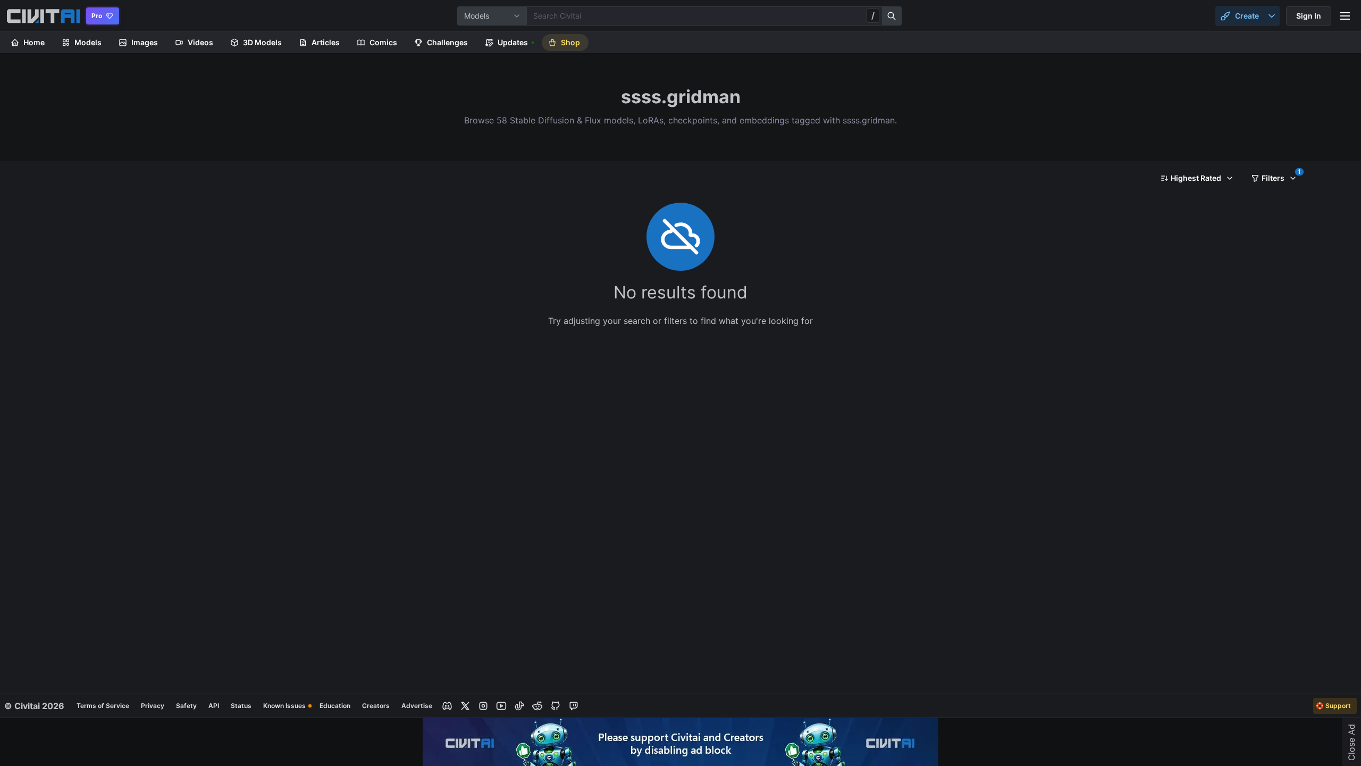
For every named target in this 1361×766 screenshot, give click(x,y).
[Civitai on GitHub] (556, 706)
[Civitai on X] (465, 706)
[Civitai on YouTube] (501, 706)
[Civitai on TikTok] (519, 706)
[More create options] (1272, 16)
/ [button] (873, 15)
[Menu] (1345, 16)
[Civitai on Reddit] (537, 706)
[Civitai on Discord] (447, 706)
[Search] (892, 16)
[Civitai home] (43, 16)
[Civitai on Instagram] (483, 706)
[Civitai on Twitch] (574, 706)
